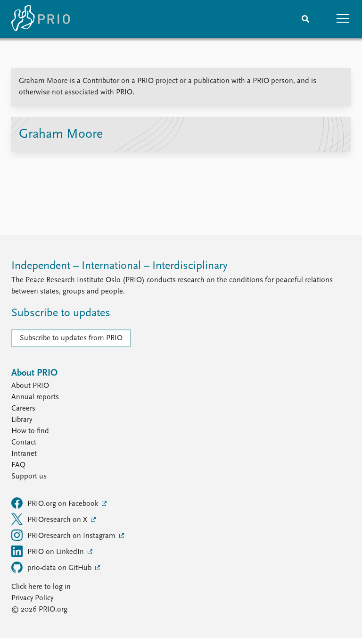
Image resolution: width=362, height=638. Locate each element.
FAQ (18, 465)
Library (21, 420)
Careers (23, 408)
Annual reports (35, 397)
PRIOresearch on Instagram (72, 536)
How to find (30, 431)
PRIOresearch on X (58, 520)
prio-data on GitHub (60, 568)
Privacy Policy (32, 598)
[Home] (40, 19)
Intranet (24, 454)
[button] (343, 19)
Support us (29, 476)
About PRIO (30, 386)
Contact (23, 442)
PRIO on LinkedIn (56, 552)
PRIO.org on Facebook (63, 504)
